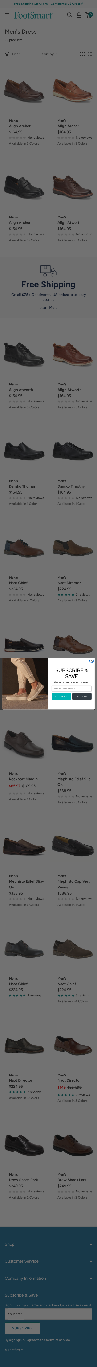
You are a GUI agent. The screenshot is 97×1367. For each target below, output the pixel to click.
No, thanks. (82, 696)
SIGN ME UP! (61, 696)
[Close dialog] (91, 661)
